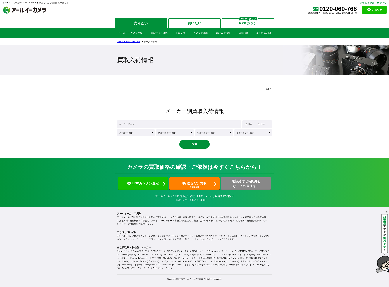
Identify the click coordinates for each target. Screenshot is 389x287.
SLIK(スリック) (168, 261)
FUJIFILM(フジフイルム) (150, 254)
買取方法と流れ (158, 33)
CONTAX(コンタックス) (190, 254)
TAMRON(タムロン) (214, 254)
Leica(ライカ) (170, 254)
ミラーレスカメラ (151, 236)
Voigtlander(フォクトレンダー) (240, 254)
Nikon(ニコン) (123, 251)
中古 (263, 124)
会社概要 (134, 220)
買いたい (194, 23)
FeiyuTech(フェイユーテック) (136, 268)
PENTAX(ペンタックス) (178, 251)
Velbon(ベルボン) (186, 261)
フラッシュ (154, 239)
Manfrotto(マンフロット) (227, 261)
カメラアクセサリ (225, 239)
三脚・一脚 (182, 239)
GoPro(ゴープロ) (219, 264)
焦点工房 (244, 258)
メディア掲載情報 (129, 224)
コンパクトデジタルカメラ (174, 236)
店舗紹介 (243, 33)
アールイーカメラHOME (128, 41)
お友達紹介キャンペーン (231, 217)
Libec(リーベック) (152, 264)
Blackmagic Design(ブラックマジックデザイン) (186, 264)
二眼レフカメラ (239, 236)
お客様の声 (260, 217)
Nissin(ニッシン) (130, 261)
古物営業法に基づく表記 (186, 220)
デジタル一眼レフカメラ (128, 236)
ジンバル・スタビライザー (202, 239)
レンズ (133, 239)
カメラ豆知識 (200, 33)
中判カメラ (224, 236)
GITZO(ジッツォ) (205, 261)
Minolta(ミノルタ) (171, 258)
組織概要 (240, 220)
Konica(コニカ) (208, 258)
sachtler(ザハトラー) (132, 264)
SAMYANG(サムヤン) (227, 258)
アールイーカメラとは (130, 33)
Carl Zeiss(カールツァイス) (148, 258)
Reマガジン (146, 224)
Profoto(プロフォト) (149, 261)
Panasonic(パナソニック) (220, 251)
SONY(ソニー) (158, 251)
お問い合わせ (206, 220)
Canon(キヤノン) (141, 251)
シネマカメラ (255, 236)
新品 (250, 124)
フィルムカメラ (196, 236)
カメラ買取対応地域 (224, 220)
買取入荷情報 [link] (150, 41)
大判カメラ (211, 236)
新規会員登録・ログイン (373, 3)
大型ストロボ (168, 239)
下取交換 (180, 33)
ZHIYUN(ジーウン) (161, 268)
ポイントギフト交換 (207, 217)
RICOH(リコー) (199, 251)
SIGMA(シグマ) (128, 254)
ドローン (142, 239)
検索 (194, 144)
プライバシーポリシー (161, 220)
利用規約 (144, 220)
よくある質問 (263, 33)
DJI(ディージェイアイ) (240, 264)
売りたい (141, 23)
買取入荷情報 (223, 33)
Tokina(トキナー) (190, 258)
